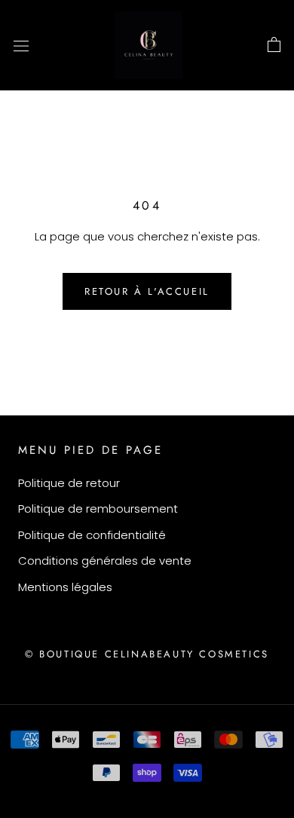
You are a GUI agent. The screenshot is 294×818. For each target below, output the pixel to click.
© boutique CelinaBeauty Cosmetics (147, 654)
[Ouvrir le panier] (274, 45)
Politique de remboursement (98, 508)
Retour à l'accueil (147, 291)
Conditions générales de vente (104, 560)
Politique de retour (69, 483)
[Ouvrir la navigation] (21, 45)
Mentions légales (65, 587)
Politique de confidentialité (92, 535)
